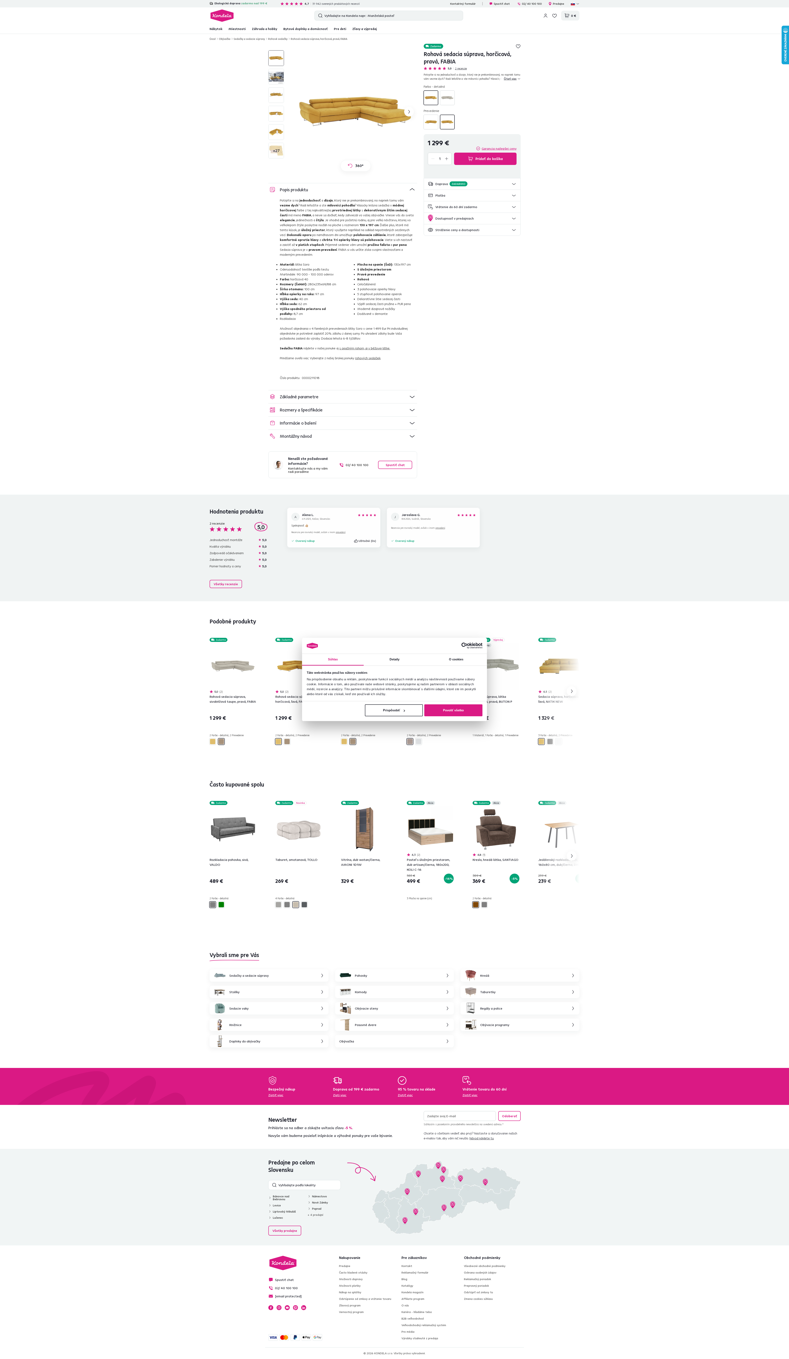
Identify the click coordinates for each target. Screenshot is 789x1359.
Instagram (279, 1307)
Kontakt (406, 1266)
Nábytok (216, 29)
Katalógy (407, 1286)
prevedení (340, 532)
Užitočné (367, 540)
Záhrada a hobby (264, 29)
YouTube (287, 1307)
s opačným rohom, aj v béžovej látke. (364, 348)
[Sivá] (550, 741)
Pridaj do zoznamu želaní (518, 46)
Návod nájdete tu (481, 1138)
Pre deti (340, 29)
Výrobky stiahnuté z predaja (419, 1338)
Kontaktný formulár (463, 3)
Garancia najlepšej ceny (499, 148)
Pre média (407, 1332)
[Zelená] (221, 904)
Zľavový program (350, 1305)
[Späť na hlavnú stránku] (222, 15)
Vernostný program (351, 1312)
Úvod (213, 38)
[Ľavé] (431, 122)
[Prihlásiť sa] (545, 15)
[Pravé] (447, 122)
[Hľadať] (319, 16)
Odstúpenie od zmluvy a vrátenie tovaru (365, 1299)
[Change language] (575, 3)
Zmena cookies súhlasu (478, 1299)
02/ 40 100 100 (532, 3)
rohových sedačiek (368, 358)
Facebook (270, 1307)
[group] (355, 111)
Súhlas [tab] (333, 659)
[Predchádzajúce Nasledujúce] (233, 666)
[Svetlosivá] (418, 741)
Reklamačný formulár (414, 1272)
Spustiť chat (502, 3)
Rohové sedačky (277, 38)
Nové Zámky (320, 1202)
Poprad (316, 1208)
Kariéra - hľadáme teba (416, 1312)
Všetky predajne (284, 1231)
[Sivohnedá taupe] (447, 98)
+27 (276, 150)
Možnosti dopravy (351, 1279)
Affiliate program (412, 1299)
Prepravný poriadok (476, 1286)
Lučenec (278, 1217)
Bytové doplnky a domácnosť (305, 29)
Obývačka (224, 38)
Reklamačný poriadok (477, 1279)
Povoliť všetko (453, 710)
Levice (277, 1205)
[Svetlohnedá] (410, 741)
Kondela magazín (412, 1292)
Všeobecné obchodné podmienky (484, 1266)
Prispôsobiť (391, 710)
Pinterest (295, 1307)
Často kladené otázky (353, 1272)
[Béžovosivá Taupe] (278, 904)
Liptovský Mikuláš (284, 1211)
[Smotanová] (295, 904)
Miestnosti (237, 29)
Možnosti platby (350, 1286)
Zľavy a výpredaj (364, 29)
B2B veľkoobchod (412, 1318)
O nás (405, 1305)
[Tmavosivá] (304, 904)
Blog (404, 1279)
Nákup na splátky (350, 1292)
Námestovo (319, 1196)
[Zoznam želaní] (554, 15)
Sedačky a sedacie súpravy (249, 38)
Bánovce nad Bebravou (281, 1198)
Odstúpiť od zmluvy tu (478, 1292)
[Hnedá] (475, 904)
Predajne (558, 3)
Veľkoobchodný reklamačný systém (423, 1325)
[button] (472, 184)
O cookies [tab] (456, 659)
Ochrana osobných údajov (480, 1272)
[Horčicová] (431, 98)
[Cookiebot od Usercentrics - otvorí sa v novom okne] (464, 646)
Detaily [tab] (395, 659)
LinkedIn (303, 1307)
